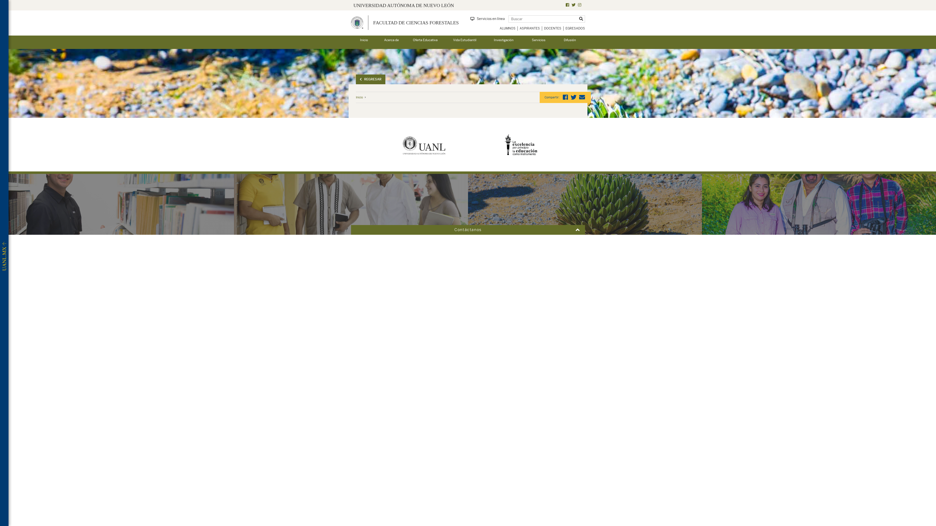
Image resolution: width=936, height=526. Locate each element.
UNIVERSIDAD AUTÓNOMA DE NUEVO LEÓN (403, 5)
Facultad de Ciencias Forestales (416, 22)
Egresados (575, 28)
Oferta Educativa (425, 40)
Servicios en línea (491, 19)
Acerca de (391, 40)
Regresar (372, 79)
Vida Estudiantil (464, 40)
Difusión (570, 40)
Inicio (364, 40)
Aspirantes (530, 28)
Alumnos (508, 28)
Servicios (539, 40)
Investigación (504, 40)
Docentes (552, 28)
